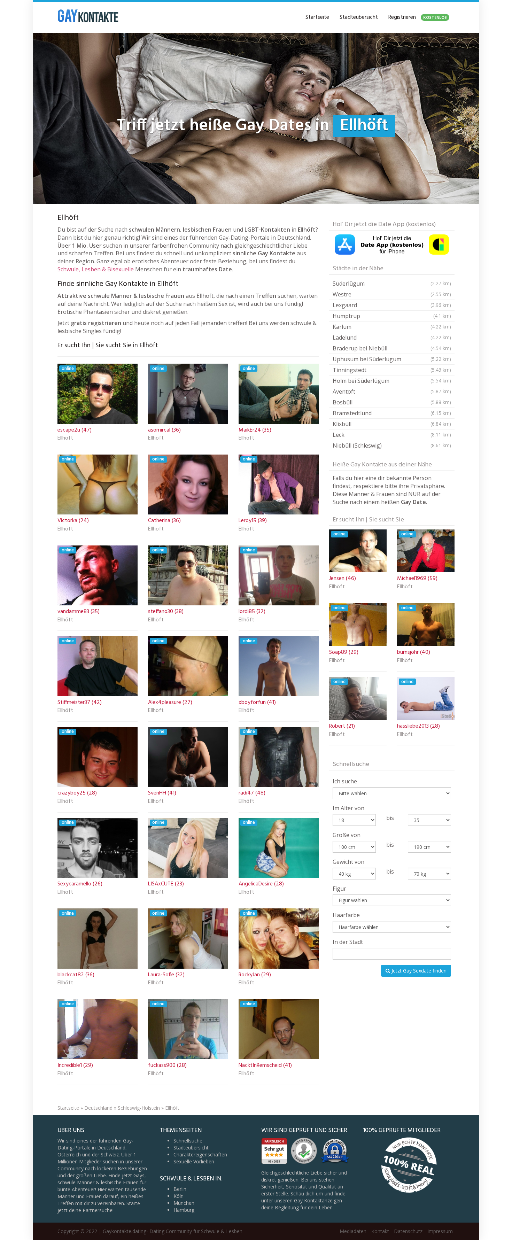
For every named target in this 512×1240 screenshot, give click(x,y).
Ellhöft (65, 438)
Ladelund (392, 337)
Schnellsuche (187, 1140)
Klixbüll (392, 424)
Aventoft (392, 391)
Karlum (392, 327)
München (183, 1203)
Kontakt (380, 1231)
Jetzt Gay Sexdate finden (418, 970)
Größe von (346, 835)
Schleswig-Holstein (139, 1108)
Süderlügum (392, 283)
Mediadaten (353, 1231)
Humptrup (392, 316)
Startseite (317, 17)
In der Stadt (348, 942)
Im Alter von (348, 808)
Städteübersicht (359, 17)
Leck (392, 435)
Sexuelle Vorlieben (193, 1161)
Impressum (440, 1231)
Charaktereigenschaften (200, 1154)
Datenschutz (408, 1231)
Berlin (179, 1189)
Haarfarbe (346, 915)
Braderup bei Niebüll (392, 348)
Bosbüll (392, 402)
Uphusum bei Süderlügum (392, 359)
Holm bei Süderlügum (392, 381)
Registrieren (417, 17)
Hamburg (183, 1210)
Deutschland (98, 1108)
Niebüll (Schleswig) (392, 445)
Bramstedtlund (392, 413)
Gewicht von (348, 862)
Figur (339, 888)
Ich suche (345, 781)
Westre (392, 294)
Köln (178, 1196)
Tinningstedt (392, 370)
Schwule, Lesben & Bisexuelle (95, 269)
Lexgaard (392, 305)
